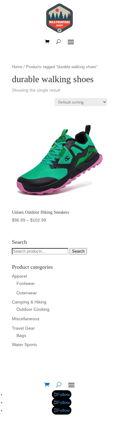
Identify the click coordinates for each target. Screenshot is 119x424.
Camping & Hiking (29, 302)
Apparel (19, 276)
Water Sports (24, 344)
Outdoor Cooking (32, 309)
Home (17, 67)
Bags (21, 335)
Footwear (25, 283)
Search (78, 251)
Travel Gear (23, 328)
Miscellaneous (25, 318)
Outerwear (26, 292)
